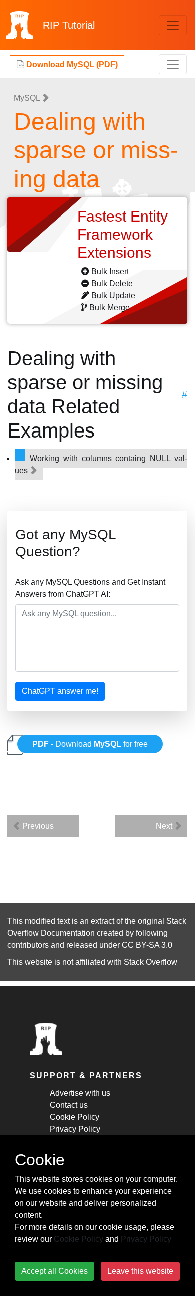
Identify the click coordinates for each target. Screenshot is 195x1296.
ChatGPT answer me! (60, 691)
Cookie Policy (75, 1117)
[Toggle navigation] (173, 25)
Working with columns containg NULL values (101, 464)
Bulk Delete (112, 283)
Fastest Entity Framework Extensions (123, 234)
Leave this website (141, 1271)
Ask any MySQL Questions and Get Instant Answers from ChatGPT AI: (91, 588)
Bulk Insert (110, 271)
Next (165, 826)
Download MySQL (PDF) (71, 64)
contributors (28, 945)
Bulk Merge (110, 307)
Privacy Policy (75, 1129)
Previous (37, 826)
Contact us (69, 1105)
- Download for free (90, 744)
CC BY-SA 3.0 (147, 945)
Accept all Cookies (55, 1271)
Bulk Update (114, 295)
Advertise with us (80, 1093)
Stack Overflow (151, 962)
